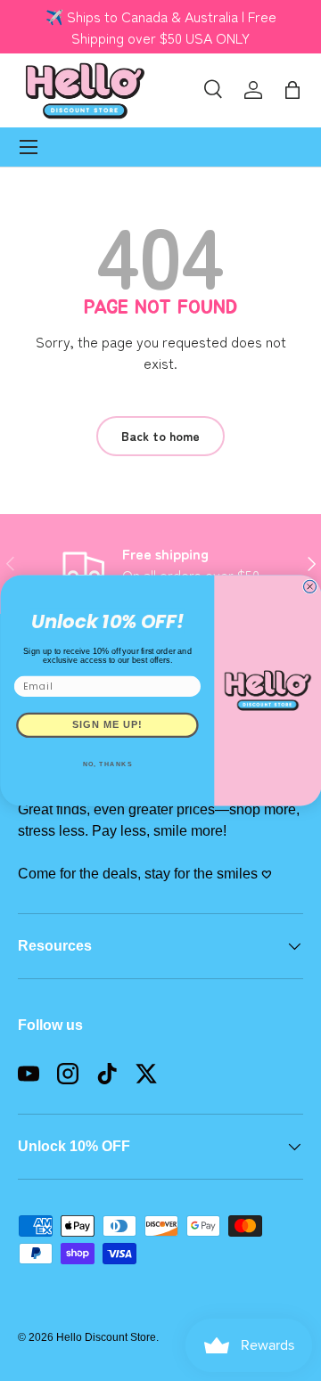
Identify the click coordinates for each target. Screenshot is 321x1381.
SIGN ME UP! (107, 725)
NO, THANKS (107, 763)
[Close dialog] (309, 586)
